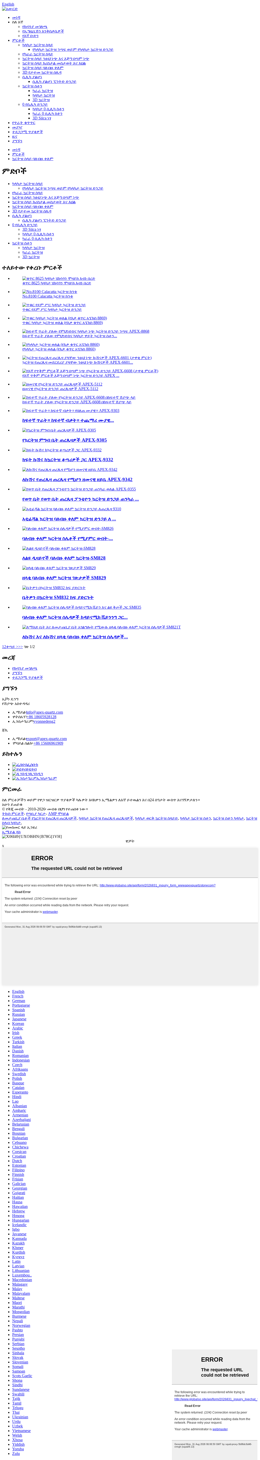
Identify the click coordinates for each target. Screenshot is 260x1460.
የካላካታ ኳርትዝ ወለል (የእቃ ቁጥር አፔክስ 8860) (58, 349)
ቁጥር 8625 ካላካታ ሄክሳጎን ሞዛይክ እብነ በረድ (56, 283)
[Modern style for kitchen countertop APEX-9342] (69, 469)
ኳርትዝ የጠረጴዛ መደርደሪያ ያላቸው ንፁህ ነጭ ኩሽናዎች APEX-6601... (77, 362)
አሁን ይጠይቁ (12, 804)
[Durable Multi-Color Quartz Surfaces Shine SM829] (59, 568)
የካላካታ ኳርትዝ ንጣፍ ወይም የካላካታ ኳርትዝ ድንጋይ (72, 49)
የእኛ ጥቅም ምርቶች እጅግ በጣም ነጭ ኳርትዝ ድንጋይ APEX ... (70, 375)
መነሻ (16, 17)
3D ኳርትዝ (41, 100)
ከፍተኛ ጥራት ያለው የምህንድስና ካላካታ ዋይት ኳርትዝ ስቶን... (69, 336)
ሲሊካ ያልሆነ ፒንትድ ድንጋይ (54, 81)
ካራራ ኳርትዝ (42, 90)
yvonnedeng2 (44, 721)
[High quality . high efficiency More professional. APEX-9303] (70, 410)
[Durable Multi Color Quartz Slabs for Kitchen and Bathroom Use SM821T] (101, 627)
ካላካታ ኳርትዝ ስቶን (195, 818)
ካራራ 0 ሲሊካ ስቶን (47, 113)
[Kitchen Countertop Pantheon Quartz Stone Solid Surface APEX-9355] (79, 489)
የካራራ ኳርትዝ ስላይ (37, 54)
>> (20, 646)
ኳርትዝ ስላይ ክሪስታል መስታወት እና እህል (54, 63)
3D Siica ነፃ (41, 118)
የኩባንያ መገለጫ (34, 26)
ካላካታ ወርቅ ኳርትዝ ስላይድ (156, 818)
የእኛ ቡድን (30, 36)
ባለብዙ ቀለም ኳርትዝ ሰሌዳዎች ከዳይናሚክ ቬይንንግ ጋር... (75, 617)
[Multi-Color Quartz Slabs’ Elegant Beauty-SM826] (67, 528)
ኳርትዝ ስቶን (32, 86)
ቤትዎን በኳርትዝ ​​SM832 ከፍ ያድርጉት (58, 597)
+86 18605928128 (41, 717)
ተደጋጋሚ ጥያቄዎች (27, 132)
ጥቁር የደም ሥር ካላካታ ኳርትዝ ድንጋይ (52, 309)
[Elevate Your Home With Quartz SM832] (54, 588)
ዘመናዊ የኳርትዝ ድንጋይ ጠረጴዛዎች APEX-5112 (60, 389)
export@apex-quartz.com (46, 738)
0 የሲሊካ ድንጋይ (35, 104)
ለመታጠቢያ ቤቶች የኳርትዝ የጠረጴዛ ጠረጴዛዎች (39, 818)
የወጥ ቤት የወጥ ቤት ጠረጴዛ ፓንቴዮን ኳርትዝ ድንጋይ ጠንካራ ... (80, 499)
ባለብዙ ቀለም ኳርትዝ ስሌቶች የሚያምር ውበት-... (67, 538)
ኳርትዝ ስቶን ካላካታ (228, 818)
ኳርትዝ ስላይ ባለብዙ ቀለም (42, 68)
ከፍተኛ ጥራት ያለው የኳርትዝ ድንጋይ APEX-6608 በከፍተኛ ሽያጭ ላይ (77, 402)
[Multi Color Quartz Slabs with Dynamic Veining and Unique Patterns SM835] (81, 607)
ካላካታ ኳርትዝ (43, 95)
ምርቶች (18, 40)
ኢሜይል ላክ (11, 832)
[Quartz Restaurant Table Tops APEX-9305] (59, 430)
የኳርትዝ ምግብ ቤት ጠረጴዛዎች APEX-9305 (64, 440)
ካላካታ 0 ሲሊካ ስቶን (48, 109)
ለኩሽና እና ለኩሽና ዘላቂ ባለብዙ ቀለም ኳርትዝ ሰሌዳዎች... (75, 636)
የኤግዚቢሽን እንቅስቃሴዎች (43, 31)
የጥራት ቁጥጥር (23, 122)
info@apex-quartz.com (44, 712)
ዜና (14, 136)
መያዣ (17, 127)
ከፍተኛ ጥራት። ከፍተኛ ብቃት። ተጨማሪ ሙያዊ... (68, 420)
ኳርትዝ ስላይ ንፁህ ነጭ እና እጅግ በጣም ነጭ (55, 58)
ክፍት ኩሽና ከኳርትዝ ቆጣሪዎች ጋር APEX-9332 (67, 459)
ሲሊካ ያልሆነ (32, 77)
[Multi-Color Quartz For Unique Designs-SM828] (58, 548)
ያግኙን (17, 141)
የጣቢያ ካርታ (36, 813)
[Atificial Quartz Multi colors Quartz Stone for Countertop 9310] (71, 509)
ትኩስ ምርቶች (13, 813)
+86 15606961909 (48, 743)
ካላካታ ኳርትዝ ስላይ (37, 45)
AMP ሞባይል (58, 813)
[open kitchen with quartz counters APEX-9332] (62, 450)
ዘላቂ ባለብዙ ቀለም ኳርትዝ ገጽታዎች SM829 (64, 577)
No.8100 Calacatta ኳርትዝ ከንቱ (47, 296)
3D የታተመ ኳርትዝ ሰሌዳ (41, 72)
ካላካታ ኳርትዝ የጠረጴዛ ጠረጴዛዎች (106, 818)
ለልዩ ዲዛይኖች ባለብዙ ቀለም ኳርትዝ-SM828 (64, 558)
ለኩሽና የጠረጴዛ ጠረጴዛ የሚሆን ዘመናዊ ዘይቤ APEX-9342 (77, 479)
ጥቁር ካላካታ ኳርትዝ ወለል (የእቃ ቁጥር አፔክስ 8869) (62, 322)
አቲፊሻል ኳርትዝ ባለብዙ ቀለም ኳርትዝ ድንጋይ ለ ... (69, 518)
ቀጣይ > (12, 646)
